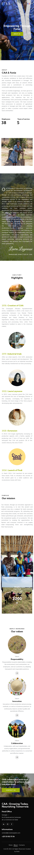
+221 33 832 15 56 (8, 836)
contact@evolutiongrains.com (11, 833)
